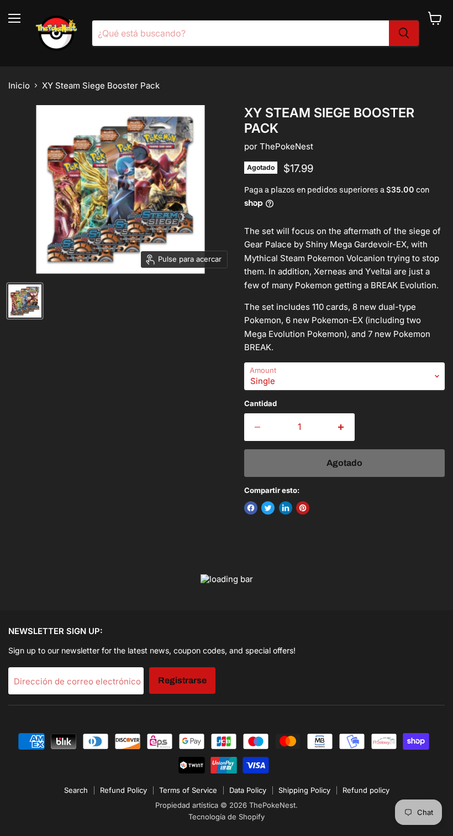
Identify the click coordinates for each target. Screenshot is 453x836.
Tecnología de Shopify (226, 816)
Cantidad (260, 403)
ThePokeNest (286, 146)
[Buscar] (404, 33)
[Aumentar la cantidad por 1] (341, 427)
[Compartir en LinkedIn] (285, 508)
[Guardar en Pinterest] (302, 508)
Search (76, 790)
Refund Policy (123, 790)
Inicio (19, 85)
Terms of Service (188, 790)
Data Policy (247, 790)
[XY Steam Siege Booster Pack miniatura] (25, 301)
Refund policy (366, 790)
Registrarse (182, 680)
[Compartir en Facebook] (250, 508)
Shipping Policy (304, 790)
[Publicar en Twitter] (268, 508)
